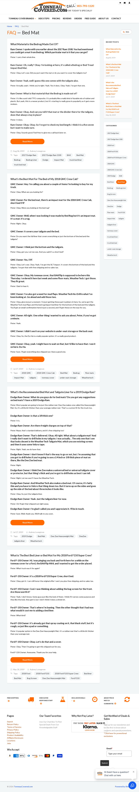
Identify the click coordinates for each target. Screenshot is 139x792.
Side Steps (43, 18)
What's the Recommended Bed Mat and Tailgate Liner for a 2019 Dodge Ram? (113, 88)
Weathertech (87, 377)
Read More (27, 141)
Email (109, 748)
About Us (103, 18)
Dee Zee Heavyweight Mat (62, 536)
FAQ (17, 26)
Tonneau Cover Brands (21, 18)
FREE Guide (90, 18)
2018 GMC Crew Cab (46, 373)
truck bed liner (76, 160)
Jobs (9, 743)
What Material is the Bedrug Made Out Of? (113, 52)
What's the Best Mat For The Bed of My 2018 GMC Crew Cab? (113, 68)
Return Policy (12, 724)
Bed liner (88, 673)
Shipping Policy (13, 732)
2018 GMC (26, 373)
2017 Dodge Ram (29, 155)
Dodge (45, 160)
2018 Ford (26, 673)
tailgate (33, 377)
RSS (127, 32)
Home (9, 26)
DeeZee (82, 536)
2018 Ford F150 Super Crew (66, 673)
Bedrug (17, 160)
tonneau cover (48, 377)
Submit (105, 763)
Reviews (67, 18)
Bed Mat (80, 155)
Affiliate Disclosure (15, 738)
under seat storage (68, 377)
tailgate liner (19, 541)
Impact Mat (59, 160)
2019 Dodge (27, 536)
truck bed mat (20, 164)
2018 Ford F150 (42, 673)
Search (10, 721)
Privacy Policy (13, 730)
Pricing (56, 18)
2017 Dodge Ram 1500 (51, 155)
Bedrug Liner (31, 160)
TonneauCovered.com (23, 786)
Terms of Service (14, 727)
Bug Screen (32, 678)
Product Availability (15, 735)
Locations (11, 740)
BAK (69, 155)
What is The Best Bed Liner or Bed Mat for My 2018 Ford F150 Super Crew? (113, 107)
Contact (116, 18)
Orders (78, 18)
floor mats (89, 373)
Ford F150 (75, 678)
